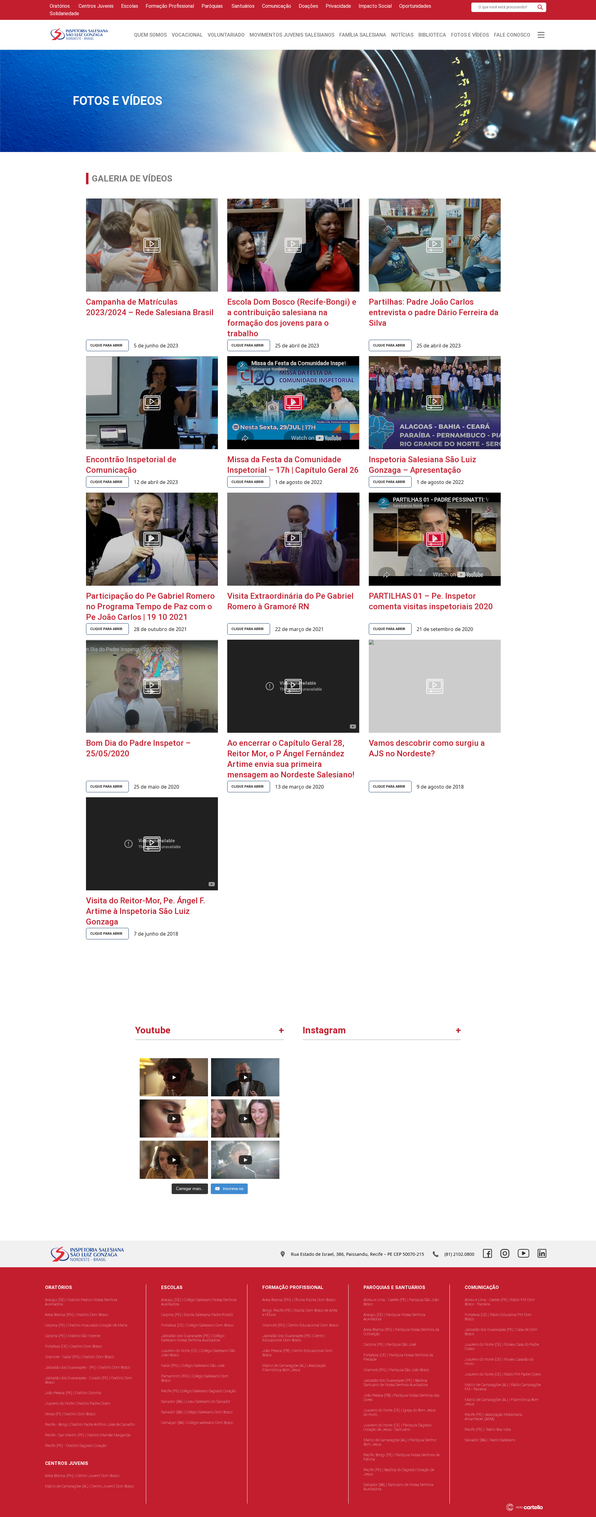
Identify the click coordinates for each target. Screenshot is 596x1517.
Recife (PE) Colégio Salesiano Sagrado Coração (198, 1391)
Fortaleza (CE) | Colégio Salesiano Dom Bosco (197, 1325)
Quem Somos (150, 35)
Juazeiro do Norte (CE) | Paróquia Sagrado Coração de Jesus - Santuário (397, 1427)
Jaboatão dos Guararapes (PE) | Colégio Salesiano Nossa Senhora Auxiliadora (192, 1338)
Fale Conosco (512, 35)
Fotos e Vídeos (470, 35)
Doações (308, 6)
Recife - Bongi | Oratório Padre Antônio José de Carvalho (90, 1424)
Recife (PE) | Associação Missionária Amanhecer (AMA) (493, 1416)
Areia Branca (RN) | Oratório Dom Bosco (76, 1315)
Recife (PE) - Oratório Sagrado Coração (75, 1445)
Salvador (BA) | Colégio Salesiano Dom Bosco (197, 1412)
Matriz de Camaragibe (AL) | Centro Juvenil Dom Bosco (89, 1486)
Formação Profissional (170, 6)
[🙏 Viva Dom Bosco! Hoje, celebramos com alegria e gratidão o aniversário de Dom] (421, 1171)
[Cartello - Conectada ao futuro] (528, 1507)
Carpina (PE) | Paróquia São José (389, 1344)
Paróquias (212, 6)
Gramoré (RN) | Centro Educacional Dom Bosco (300, 1325)
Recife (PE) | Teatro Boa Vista (488, 1429)
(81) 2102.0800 (459, 1254)
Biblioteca (432, 35)
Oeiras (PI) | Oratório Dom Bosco (70, 1414)
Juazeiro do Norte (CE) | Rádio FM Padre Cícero (503, 1374)
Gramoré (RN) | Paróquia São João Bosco (396, 1370)
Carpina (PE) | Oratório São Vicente (72, 1336)
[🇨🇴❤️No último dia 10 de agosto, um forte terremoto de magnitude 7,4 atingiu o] (343, 1094)
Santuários (242, 6)
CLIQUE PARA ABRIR (106, 345)
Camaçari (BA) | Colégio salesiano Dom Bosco (197, 1423)
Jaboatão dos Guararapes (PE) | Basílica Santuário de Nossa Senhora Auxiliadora (395, 1382)
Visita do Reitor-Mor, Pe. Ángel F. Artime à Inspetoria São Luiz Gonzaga (145, 911)
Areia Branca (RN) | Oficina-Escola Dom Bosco (298, 1300)
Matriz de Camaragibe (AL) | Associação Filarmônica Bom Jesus (294, 1367)
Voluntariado (226, 35)
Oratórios (60, 6)
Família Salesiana (362, 35)
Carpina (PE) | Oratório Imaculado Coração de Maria (86, 1325)
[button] (540, 7)
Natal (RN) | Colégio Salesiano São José (192, 1365)
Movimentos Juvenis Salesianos (292, 35)
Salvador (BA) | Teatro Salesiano (490, 1440)
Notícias (402, 35)
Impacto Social (375, 6)
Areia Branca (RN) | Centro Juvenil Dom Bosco (82, 1476)
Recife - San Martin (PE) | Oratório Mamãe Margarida (87, 1435)
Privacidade (338, 6)
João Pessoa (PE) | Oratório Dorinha (73, 1393)
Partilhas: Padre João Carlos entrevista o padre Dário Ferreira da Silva (434, 312)
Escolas (129, 6)
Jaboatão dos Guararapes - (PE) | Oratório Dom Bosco (87, 1367)
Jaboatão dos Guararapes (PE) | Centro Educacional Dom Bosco (293, 1338)
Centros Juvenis (95, 6)
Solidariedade (64, 13)
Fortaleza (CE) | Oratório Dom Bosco (73, 1346)
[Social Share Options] (310, 1127)
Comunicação (276, 6)
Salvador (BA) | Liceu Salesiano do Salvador (195, 1401)
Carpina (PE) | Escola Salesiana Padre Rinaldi (197, 1315)
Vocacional (187, 35)
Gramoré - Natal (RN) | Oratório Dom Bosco (79, 1357)
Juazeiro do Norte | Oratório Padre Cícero (77, 1403)
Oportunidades (415, 6)
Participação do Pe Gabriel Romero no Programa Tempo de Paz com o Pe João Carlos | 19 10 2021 (150, 606)
